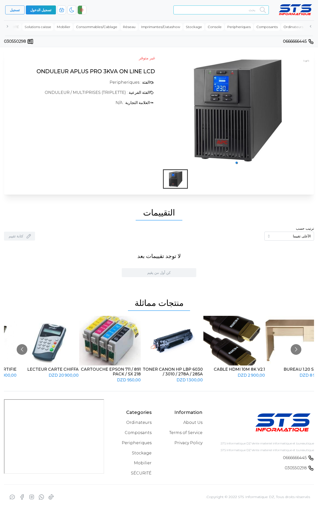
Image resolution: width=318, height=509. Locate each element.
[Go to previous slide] (22, 349)
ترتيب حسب (305, 228)
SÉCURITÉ (141, 473)
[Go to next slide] (296, 349)
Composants (138, 432)
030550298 (15, 41)
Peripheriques (137, 442)
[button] (237, 163)
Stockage (142, 453)
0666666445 (295, 41)
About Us (192, 422)
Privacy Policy (188, 442)
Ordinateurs (139, 422)
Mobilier (143, 463)
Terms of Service (185, 432)
